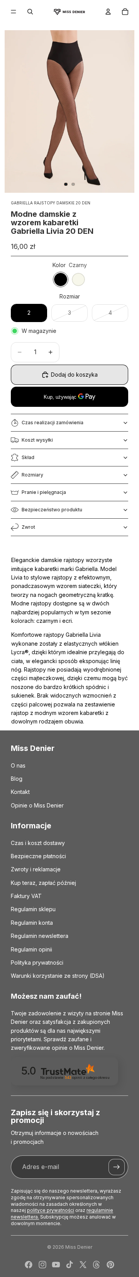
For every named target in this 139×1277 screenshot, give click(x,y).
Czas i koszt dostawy (38, 843)
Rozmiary (32, 475)
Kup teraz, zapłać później (43, 882)
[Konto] (108, 11)
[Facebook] (28, 1264)
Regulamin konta (32, 922)
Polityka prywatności (37, 962)
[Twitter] (83, 1264)
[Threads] (96, 1264)
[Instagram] (42, 1264)
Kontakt (20, 792)
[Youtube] (56, 1264)
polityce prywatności (50, 1210)
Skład (28, 457)
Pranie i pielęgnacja (44, 492)
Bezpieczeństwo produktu (52, 510)
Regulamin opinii (31, 949)
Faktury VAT (26, 896)
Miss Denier (78, 1247)
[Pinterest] (110, 1264)
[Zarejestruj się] (116, 1167)
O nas (18, 765)
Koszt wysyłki (37, 440)
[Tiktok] (69, 1264)
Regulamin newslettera (39, 935)
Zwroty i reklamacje (36, 869)
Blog (16, 778)
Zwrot (28, 527)
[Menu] (13, 12)
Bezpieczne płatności (38, 856)
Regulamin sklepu (33, 909)
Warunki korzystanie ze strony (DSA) (58, 976)
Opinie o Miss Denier (37, 805)
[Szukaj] (30, 11)
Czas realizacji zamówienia (52, 422)
